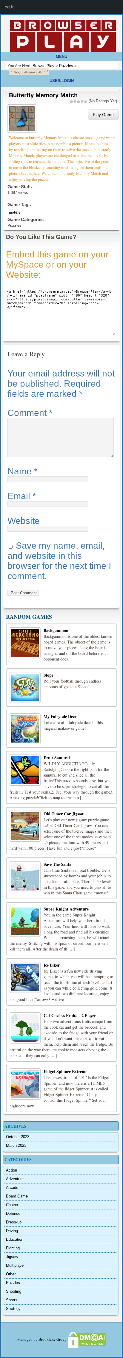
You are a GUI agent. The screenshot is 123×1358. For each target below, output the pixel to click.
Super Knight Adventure (66, 909)
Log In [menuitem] (8, 6)
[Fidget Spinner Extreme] (25, 1083)
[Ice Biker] (25, 977)
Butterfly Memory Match (43, 95)
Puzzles (14, 225)
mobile (14, 212)
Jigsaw (12, 1256)
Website (23, 521)
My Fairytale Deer (60, 716)
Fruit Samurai (57, 757)
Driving (12, 1231)
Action (11, 1170)
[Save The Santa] (25, 876)
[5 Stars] (85, 101)
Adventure (15, 1179)
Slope (48, 675)
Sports (11, 1300)
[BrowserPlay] (63, 36)
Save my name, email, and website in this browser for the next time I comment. (59, 561)
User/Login (62, 80)
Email (21, 496)
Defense (13, 1213)
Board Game (17, 1196)
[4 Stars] (82, 101)
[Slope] (25, 687)
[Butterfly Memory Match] (22, 118)
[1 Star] (71, 101)
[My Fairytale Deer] (25, 728)
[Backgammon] (25, 642)
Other (11, 1274)
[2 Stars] (75, 101)
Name (22, 471)
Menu (61, 56)
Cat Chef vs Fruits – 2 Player (70, 1015)
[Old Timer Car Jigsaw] (25, 826)
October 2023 (17, 1137)
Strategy (13, 1308)
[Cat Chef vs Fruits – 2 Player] (25, 1027)
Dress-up (13, 1222)
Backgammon (56, 630)
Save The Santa (57, 864)
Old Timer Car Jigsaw (64, 814)
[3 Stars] (78, 101)
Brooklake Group (53, 1339)
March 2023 (16, 1145)
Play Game (103, 114)
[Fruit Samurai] (25, 770)
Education (14, 1239)
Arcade (12, 1187)
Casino (12, 1205)
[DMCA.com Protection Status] (86, 1339)
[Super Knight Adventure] (25, 921)
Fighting (13, 1248)
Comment (30, 413)
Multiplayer (15, 1265)
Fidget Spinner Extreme (65, 1071)
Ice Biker (52, 965)
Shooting (13, 1291)
